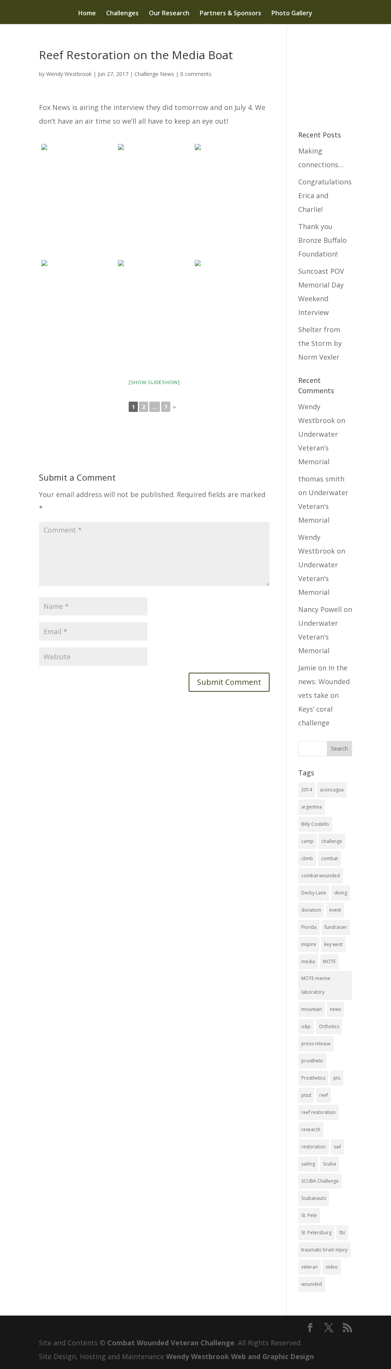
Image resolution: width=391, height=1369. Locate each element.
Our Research (169, 13)
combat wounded (320, 875)
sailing (308, 1164)
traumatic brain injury (324, 1249)
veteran (309, 1267)
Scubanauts (313, 1198)
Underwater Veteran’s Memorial (318, 447)
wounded (311, 1284)
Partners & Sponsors (230, 13)
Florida (309, 927)
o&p (306, 1026)
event (335, 910)
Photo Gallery (291, 13)
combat (329, 858)
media (308, 961)
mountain (311, 1009)
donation (311, 910)
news (335, 1009)
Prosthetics (313, 1078)
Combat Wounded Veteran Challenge (170, 1342)
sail (337, 1146)
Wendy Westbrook (69, 73)
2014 (306, 789)
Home (87, 13)
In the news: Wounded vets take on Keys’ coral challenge (324, 695)
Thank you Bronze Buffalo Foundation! (322, 240)
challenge (332, 841)
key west (333, 944)
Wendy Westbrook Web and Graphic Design (240, 1356)
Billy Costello (315, 824)
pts (336, 1078)
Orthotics (329, 1026)
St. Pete (309, 1215)
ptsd (306, 1095)
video (332, 1267)
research (310, 1129)
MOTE (329, 961)
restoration (313, 1146)
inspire (308, 944)
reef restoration (318, 1112)
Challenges (122, 13)
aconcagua (332, 789)
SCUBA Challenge (320, 1181)
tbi (342, 1232)
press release (316, 1043)
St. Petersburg (316, 1232)
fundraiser (336, 927)
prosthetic (312, 1060)
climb (307, 858)
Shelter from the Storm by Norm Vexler (320, 343)
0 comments (196, 73)
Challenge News (154, 73)
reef (323, 1095)
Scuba (329, 1164)
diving (340, 893)
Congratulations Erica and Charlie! (325, 195)
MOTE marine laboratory (315, 985)
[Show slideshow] (154, 382)
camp (307, 841)
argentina (311, 807)
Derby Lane (313, 893)
